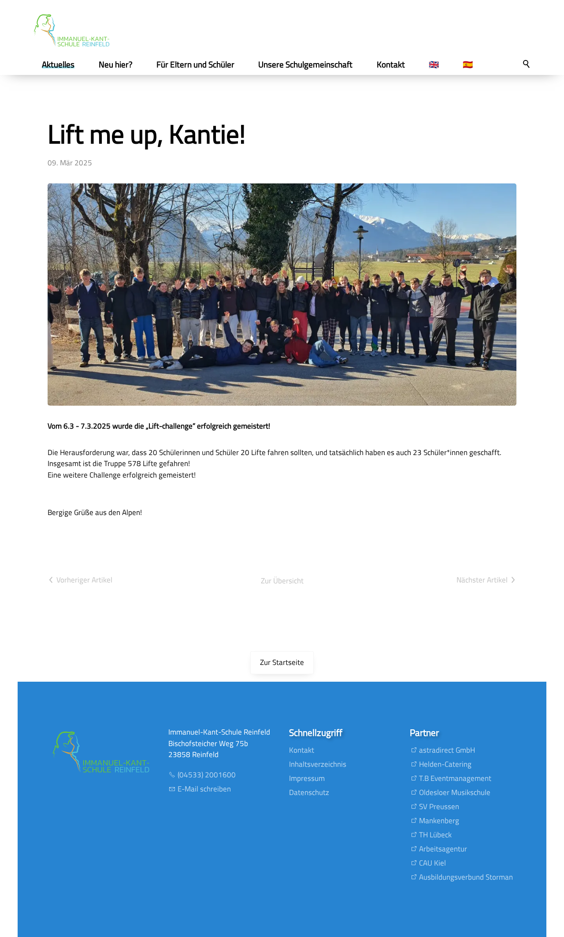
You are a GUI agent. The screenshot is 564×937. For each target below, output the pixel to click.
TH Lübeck (435, 834)
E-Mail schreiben (204, 789)
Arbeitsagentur (443, 849)
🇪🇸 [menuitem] (468, 64)
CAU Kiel (432, 863)
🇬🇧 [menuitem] (434, 64)
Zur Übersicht (282, 580)
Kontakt (301, 750)
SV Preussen (439, 806)
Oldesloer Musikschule (454, 792)
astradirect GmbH (447, 750)
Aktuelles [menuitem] (58, 64)
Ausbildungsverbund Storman (466, 877)
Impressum (307, 778)
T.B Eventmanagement (455, 778)
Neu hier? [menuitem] (116, 64)
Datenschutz (309, 792)
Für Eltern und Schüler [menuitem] (195, 64)
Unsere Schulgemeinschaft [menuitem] (305, 64)
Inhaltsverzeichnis (317, 764)
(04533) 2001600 (207, 774)
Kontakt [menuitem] (391, 64)
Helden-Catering (445, 764)
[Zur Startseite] (71, 30)
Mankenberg (439, 820)
